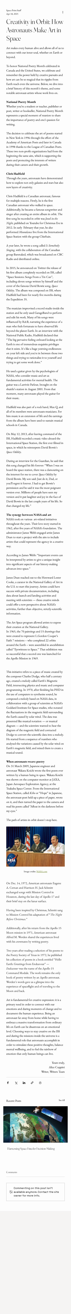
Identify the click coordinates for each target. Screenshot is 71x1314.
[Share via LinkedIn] (24, 1082)
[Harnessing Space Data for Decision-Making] (35, 1124)
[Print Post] (40, 1082)
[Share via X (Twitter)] (16, 1082)
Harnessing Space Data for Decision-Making (31, 1148)
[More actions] (63, 12)
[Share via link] (32, 1082)
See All (62, 1100)
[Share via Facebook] (7, 1082)
